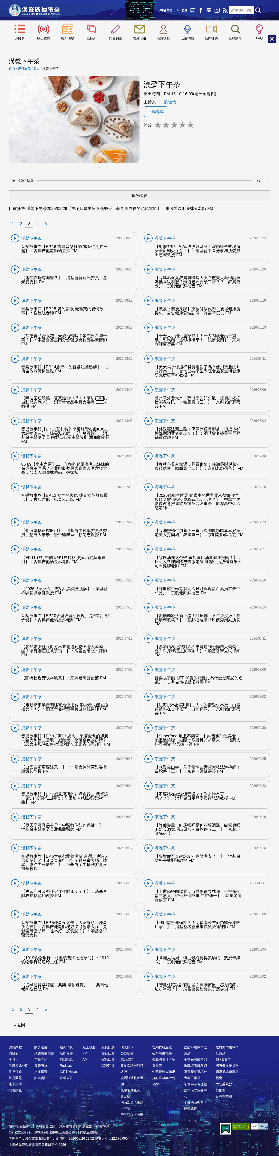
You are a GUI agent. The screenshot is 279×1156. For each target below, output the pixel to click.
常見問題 (15, 1078)
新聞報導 (66, 1053)
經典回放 (193, 10)
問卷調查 (115, 38)
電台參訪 (127, 1059)
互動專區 (156, 111)
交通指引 (40, 1072)
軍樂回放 (108, 1065)
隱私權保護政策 (20, 1126)
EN (177, 10)
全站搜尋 (235, 38)
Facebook (201, 10)
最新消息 (66, 1047)
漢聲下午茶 (50, 68)
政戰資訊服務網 (195, 1065)
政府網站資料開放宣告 (75, 1126)
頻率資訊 (40, 1078)
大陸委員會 (224, 1084)
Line (209, 10)
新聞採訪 (211, 38)
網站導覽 (166, 10)
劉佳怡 (170, 102)
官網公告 (66, 1078)
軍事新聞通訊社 (195, 1072)
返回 (21, 1025)
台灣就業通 (224, 1096)
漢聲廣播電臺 (34, 10)
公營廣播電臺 (162, 1053)
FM (85, 1053)
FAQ (259, 38)
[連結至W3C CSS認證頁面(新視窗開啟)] (260, 1126)
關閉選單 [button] (272, 39)
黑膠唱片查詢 (130, 1090)
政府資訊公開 (18, 1065)
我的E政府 (223, 1059)
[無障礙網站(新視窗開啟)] (241, 1126)
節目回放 (108, 1053)
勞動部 (220, 1090)
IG (217, 10)
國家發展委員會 (227, 1065)
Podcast (66, 1065)
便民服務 (127, 1047)
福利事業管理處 (195, 1084)
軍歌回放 (108, 1059)
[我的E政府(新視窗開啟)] (225, 1129)
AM (85, 1059)
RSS (225, 10)
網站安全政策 (45, 1126)
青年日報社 (192, 1078)
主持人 (91, 38)
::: (139, 1039)
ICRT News (68, 1072)
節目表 (20, 38)
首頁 (12, 68)
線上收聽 (184, 10)
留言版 (125, 1096)
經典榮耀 (15, 1047)
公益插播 (187, 38)
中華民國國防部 (195, 1059)
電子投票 (15, 1084)
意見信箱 (139, 38)
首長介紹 (40, 1059)
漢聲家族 (40, 1065)
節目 (36, 68)
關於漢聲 (163, 38)
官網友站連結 (162, 1047)
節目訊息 (66, 1059)
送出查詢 (258, 10)
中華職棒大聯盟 (163, 1072)
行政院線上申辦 (132, 1115)
